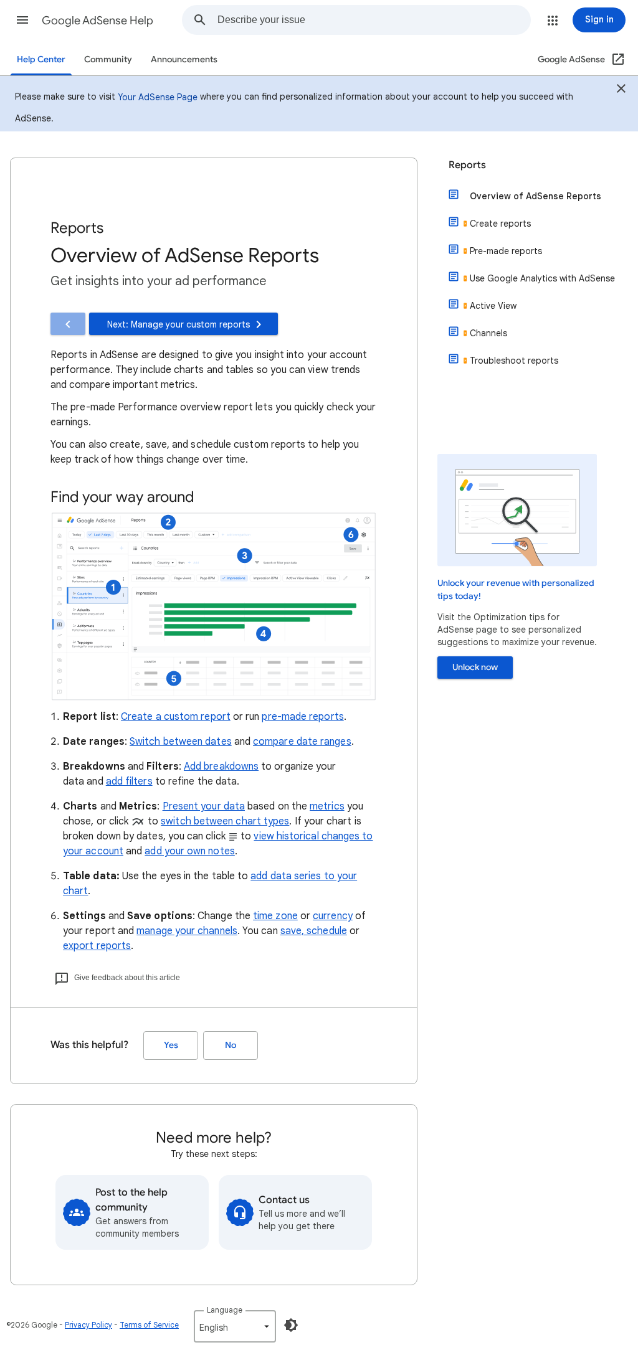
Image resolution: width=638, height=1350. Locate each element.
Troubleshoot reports (514, 360)
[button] (22, 20)
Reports (467, 165)
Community (108, 59)
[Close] (621, 90)
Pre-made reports (506, 251)
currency (333, 916)
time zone (275, 916)
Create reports (500, 223)
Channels (488, 333)
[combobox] (373, 20)
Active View (493, 305)
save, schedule (313, 931)
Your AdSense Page (158, 97)
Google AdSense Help (97, 20)
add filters (129, 781)
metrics (327, 806)
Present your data (204, 806)
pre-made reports (302, 716)
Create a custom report (176, 716)
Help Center (41, 59)
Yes (171, 1045)
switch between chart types (225, 821)
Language (224, 1310)
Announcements (184, 59)
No (230, 1045)
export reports (97, 946)
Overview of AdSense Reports (535, 196)
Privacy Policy (88, 1324)
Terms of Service (149, 1324)
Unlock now (475, 667)
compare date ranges (302, 741)
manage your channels (186, 931)
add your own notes (189, 851)
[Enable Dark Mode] (291, 1325)
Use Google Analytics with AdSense (542, 278)
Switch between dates (181, 741)
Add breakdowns (221, 766)
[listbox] (235, 1326)
